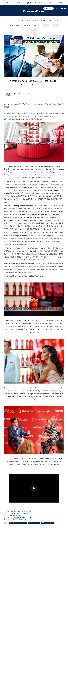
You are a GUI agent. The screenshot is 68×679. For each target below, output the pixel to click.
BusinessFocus (24, 513)
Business (11, 20)
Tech (49, 20)
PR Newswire (42, 85)
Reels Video (37, 25)
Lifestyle (56, 20)
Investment (20, 20)
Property (43, 20)
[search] (56, 8)
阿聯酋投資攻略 (26, 25)
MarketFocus (22, 519)
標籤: (6, 523)
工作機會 (60, 2)
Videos (28, 20)
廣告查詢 (50, 2)
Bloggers (35, 20)
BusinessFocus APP (16, 515)
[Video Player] (34, 488)
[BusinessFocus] (34, 11)
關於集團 (8, 2)
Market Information (14, 25)
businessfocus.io (25, 517)
